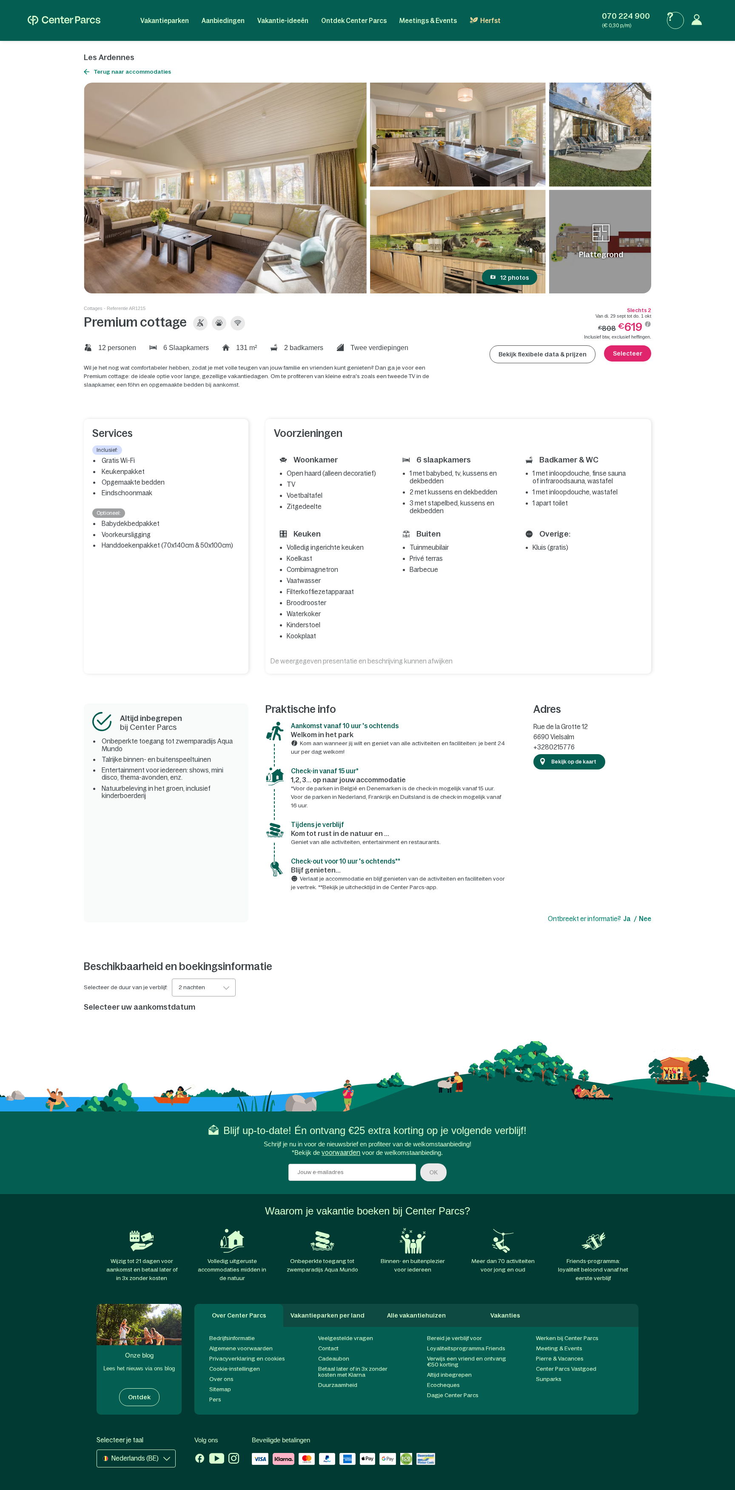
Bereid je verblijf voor (454, 1338)
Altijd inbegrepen (449, 1375)
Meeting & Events (559, 1348)
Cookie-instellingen (234, 1369)
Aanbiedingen (223, 20)
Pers (215, 1399)
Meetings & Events (428, 20)
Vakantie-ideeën (282, 20)
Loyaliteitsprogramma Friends (466, 1348)
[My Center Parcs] (698, 20)
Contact (328, 1348)
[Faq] (675, 20)
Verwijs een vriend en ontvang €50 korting (466, 1361)
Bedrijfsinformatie (232, 1338)
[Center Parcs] (64, 20)
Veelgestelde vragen (345, 1338)
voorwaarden (341, 1152)
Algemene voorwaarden (241, 1348)
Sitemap (220, 1389)
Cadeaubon (333, 1358)
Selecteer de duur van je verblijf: (126, 987)
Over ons (221, 1379)
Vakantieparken (164, 20)
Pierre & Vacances (560, 1358)
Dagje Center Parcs (453, 1395)
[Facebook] (199, 1459)
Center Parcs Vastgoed (566, 1369)
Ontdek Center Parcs (354, 20)
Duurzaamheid (337, 1385)
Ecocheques (443, 1385)
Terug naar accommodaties (132, 72)
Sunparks (548, 1379)
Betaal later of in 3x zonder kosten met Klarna (352, 1372)
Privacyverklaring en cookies (247, 1358)
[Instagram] (233, 1459)
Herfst (490, 20)
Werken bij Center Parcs (567, 1338)
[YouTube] (216, 1459)
